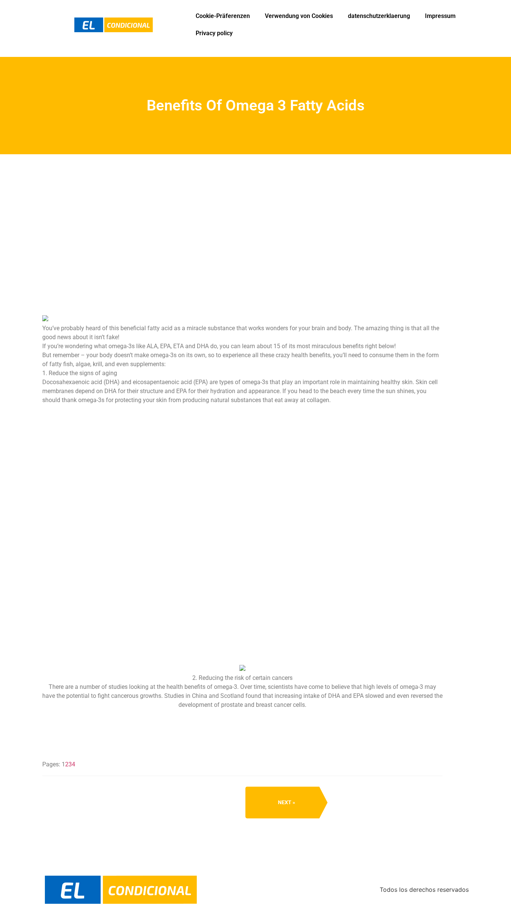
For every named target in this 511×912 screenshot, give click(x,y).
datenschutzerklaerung (379, 15)
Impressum (440, 15)
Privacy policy (214, 33)
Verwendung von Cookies (299, 15)
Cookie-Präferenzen (223, 15)
